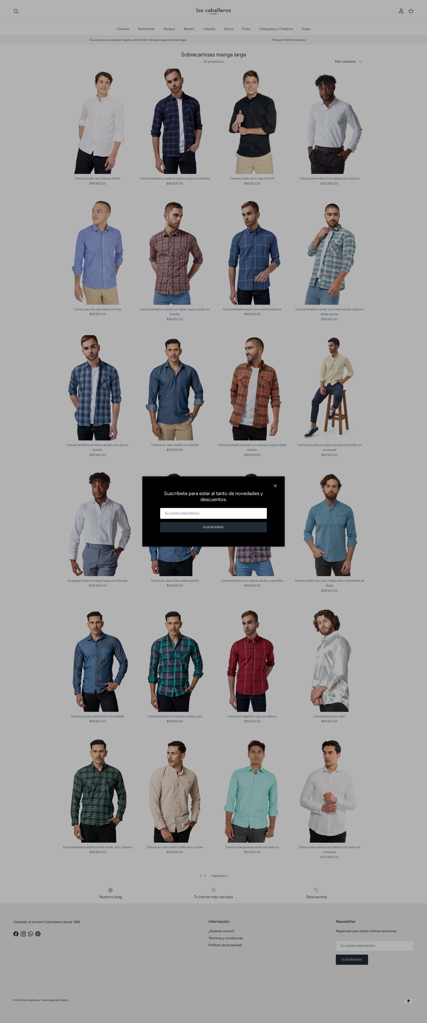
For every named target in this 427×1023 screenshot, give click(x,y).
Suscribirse (213, 527)
